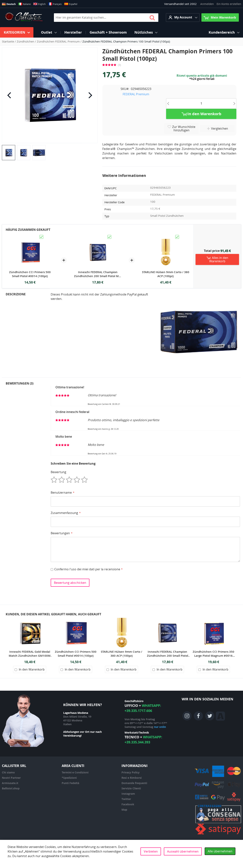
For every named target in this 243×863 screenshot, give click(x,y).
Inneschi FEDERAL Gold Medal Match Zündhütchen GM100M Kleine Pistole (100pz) (29, 654)
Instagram (128, 793)
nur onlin (160, 727)
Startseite (8, 41)
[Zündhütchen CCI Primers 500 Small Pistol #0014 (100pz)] (29, 236)
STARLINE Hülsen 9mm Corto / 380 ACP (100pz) (165, 274)
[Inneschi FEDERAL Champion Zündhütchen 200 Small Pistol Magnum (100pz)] (97, 236)
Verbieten (151, 851)
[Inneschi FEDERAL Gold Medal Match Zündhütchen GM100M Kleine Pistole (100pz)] (29, 618)
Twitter (126, 799)
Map (124, 809)
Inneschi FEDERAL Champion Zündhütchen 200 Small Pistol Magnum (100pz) (97, 274)
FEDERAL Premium (136, 94)
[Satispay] (218, 834)
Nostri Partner (11, 777)
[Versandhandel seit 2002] (23, 17)
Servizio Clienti (131, 788)
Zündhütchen (26, 41)
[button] (182, 17)
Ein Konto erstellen (229, 4)
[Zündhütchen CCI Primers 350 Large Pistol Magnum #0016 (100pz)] (213, 618)
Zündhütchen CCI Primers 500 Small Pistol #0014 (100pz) (30, 274)
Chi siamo (8, 772)
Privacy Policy (131, 772)
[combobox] (106, 17)
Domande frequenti (134, 783)
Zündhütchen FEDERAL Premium (58, 41)
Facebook (128, 804)
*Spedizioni (69, 777)
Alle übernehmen (220, 851)
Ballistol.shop (11, 788)
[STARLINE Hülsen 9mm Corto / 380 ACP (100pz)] (165, 236)
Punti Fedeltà (70, 783)
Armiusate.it (10, 783)
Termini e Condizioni (75, 772)
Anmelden (207, 4)
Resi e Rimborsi (132, 777)
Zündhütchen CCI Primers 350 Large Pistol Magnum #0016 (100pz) (213, 654)
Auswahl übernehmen (183, 851)
